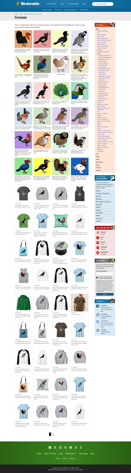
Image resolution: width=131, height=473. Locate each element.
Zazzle (75, 312)
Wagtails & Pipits (101, 145)
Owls (98, 111)
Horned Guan (36, 101)
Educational (99, 162)
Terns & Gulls (100, 134)
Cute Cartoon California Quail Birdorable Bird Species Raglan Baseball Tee (22, 370)
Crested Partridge (37, 74)
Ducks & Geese (101, 44)
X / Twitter (104, 321)
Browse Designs (47, 10)
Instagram (104, 314)
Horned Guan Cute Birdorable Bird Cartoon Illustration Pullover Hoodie (60, 370)
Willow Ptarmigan (75, 176)
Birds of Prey (100, 36)
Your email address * (101, 271)
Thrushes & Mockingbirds (103, 136)
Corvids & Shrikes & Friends (104, 40)
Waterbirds (99, 149)
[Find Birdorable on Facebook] (50, 447)
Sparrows (99, 125)
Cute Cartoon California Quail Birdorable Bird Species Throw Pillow (41, 397)
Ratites (99, 123)
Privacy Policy (100, 291)
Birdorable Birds (33, 14)
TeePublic (104, 247)
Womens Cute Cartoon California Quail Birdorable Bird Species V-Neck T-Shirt (78, 397)
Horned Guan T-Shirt (76, 314)
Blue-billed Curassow (57, 49)
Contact (64, 458)
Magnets (98, 210)
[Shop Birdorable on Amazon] (76, 447)
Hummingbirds (100, 100)
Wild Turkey (55, 176)
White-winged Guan (38, 176)
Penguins (99, 115)
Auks (98, 33)
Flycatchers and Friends (103, 51)
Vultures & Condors (102, 143)
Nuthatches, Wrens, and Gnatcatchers (103, 109)
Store (61, 453)
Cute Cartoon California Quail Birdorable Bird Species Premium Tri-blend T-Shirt (60, 343)
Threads (103, 330)
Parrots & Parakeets (102, 113)
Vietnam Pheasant (19, 176)
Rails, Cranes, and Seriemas (104, 121)
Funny (98, 156)
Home (16, 14)
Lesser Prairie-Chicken (20, 126)
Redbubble (104, 252)
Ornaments (99, 213)
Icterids (99, 102)
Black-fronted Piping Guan (39, 49)
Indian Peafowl (55, 101)
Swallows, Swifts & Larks (103, 130)
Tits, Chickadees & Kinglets (104, 138)
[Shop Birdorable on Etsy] (81, 447)
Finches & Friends (101, 48)
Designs (25, 14)
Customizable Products (70, 10)
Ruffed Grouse (55, 150)
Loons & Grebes (101, 106)
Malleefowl (36, 126)
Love (97, 154)
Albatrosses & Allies (102, 31)
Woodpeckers (100, 151)
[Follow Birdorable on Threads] (65, 447)
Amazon (19, 203)
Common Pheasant (19, 74)
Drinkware (99, 199)
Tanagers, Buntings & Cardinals (105, 132)
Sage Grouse (74, 150)
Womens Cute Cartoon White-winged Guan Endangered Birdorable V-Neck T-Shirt (40, 234)
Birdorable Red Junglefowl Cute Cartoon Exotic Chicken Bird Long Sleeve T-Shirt (60, 397)
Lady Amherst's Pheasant (76, 101)
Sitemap (72, 458)
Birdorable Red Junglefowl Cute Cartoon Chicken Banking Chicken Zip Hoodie (22, 316)
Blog (84, 4)
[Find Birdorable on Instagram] (60, 447)
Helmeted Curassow (19, 101)
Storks (98, 128)
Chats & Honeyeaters (102, 38)
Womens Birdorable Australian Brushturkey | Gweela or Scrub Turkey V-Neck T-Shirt (22, 425)
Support (98, 170)
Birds (97, 29)
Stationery (99, 218)
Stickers (98, 221)
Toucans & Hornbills (102, 140)
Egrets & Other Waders (103, 46)
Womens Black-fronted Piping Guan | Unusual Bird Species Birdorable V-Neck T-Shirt (79, 343)
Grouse (40, 14)
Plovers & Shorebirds (102, 119)
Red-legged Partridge (38, 150)
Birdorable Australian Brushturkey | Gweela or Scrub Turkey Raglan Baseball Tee (42, 261)
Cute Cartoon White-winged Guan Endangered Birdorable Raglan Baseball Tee (60, 316)
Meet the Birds (51, 4)
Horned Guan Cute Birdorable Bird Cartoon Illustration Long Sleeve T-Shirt (61, 207)
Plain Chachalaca (75, 126)
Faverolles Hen (61, 74)
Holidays (98, 167)
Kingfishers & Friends (102, 104)
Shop (62, 4)
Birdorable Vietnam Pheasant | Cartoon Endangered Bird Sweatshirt (59, 425)
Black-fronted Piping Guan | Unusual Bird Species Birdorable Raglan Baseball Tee (61, 289)
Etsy (102, 237)
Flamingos (99, 50)
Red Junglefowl (18, 150)
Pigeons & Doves (101, 117)
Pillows (98, 215)
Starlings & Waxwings (102, 126)
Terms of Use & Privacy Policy (75, 469)
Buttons (98, 196)
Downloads (73, 4)
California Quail (74, 49)
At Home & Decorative (103, 193)
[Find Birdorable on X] (55, 447)
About (58, 458)
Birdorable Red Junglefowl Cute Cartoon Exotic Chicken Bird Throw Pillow (60, 234)
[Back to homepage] (30, 3)
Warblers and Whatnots (103, 147)
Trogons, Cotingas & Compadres (105, 141)
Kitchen (98, 207)
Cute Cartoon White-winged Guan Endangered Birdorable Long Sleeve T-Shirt (41, 207)
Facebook (104, 305)
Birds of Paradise (101, 35)
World (97, 159)
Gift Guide (58, 10)
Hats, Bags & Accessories (103, 202)
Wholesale (84, 10)
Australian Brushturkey (20, 49)
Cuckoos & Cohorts (102, 42)
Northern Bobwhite (56, 126)
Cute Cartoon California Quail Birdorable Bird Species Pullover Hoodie (41, 316)
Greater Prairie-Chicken (76, 74)
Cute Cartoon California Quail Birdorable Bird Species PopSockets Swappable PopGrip (60, 261)
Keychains (99, 204)
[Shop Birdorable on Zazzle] (70, 447)
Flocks (98, 165)
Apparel (98, 191)
